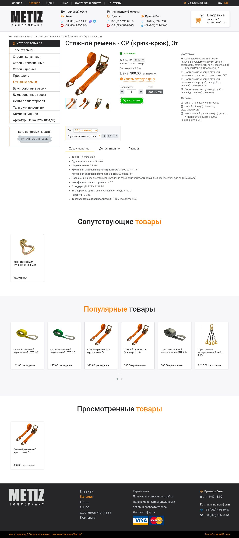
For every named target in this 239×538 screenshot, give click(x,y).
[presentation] (118, 374)
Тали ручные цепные (28, 107)
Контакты (114, 3)
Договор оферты (144, 512)
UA (220, 3)
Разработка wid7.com (217, 534)
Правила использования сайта (153, 496)
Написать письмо (36, 138)
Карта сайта (141, 491)
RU (226, 3)
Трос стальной (23, 50)
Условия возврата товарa (150, 507)
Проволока (21, 75)
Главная (16, 3)
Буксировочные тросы (29, 95)
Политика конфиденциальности (154, 501)
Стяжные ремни (47, 36)
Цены (50, 3)
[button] (85, 103)
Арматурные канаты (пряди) (34, 120)
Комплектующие (25, 114)
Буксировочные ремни (29, 88)
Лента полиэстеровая (29, 101)
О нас (64, 3)
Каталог (34, 3)
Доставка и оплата (88, 3)
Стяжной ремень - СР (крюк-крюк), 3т (80, 36)
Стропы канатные (26, 56)
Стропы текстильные (28, 63)
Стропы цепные (24, 69)
